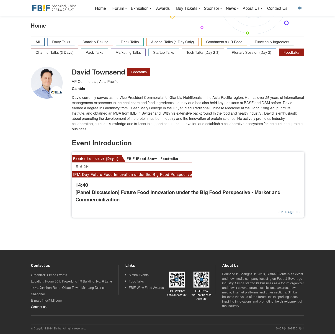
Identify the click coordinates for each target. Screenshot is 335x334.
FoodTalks (136, 281)
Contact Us (277, 8)
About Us (251, 7)
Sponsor (211, 7)
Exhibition (140, 7)
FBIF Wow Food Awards (146, 287)
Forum (118, 7)
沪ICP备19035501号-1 (290, 328)
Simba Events (139, 274)
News (231, 7)
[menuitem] (100, 8)
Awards (163, 8)
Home (100, 8)
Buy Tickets (186, 7)
